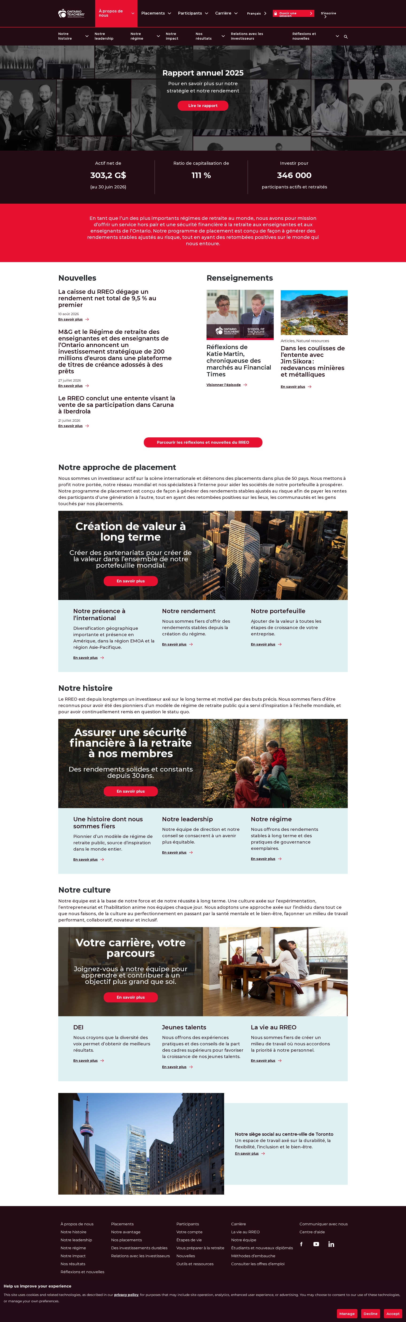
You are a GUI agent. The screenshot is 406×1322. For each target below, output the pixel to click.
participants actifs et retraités (294, 187)
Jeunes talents (184, 1027)
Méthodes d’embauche (253, 1256)
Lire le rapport (203, 105)
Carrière (223, 13)
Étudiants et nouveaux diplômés (262, 1248)
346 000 (294, 175)
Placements (153, 13)
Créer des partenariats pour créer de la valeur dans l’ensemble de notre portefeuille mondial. (131, 559)
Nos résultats (204, 36)
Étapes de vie (189, 1240)
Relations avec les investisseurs (247, 36)
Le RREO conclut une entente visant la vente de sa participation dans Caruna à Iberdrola (116, 405)
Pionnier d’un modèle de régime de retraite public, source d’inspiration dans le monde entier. (113, 843)
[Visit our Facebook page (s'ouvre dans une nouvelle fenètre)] (300, 1244)
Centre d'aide (312, 1232)
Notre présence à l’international (99, 615)
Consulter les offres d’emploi (258, 1264)
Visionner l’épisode (224, 385)
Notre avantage (126, 1232)
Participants (190, 13)
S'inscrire (328, 13)
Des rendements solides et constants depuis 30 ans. (131, 772)
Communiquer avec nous (324, 1224)
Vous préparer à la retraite (200, 1248)
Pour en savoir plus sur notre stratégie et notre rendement (203, 87)
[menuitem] (73, 36)
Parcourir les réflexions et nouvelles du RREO (203, 442)
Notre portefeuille (278, 611)
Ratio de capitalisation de (201, 163)
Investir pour (294, 163)
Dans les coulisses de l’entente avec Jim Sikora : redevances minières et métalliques (313, 361)
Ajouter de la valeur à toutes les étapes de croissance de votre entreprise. (286, 628)
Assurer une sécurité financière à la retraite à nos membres (131, 743)
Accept (393, 1313)
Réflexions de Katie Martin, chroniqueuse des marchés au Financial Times (239, 361)
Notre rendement (188, 611)
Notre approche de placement (117, 467)
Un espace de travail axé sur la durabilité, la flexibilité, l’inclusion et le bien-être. (283, 1144)
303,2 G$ (108, 175)
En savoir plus (131, 581)
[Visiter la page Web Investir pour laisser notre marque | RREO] (71, 13)
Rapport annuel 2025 (203, 72)
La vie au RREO (274, 1027)
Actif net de (108, 163)
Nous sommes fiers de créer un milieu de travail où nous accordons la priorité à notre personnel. (290, 1044)
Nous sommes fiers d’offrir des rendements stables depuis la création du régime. (196, 628)
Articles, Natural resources (305, 341)
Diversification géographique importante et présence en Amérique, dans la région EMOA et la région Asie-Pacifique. (114, 638)
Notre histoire (65, 36)
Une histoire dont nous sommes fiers (108, 823)
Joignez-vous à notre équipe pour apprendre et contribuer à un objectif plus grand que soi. (130, 975)
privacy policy (126, 1295)
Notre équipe (243, 1240)
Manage (347, 1313)
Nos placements (126, 1240)
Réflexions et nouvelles (304, 36)
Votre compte (189, 1232)
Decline (371, 1313)
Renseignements (240, 278)
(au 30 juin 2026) (108, 187)
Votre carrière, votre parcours (131, 947)
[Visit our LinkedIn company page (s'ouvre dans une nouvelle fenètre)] (330, 1245)
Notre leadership (104, 36)
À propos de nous (111, 13)
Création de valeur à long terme (130, 531)
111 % (201, 175)
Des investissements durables (139, 1248)
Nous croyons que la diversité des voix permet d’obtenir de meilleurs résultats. (111, 1044)
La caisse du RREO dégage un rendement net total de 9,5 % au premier (107, 298)
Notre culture (84, 890)
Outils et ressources (195, 1264)
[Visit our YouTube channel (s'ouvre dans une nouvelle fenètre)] (315, 1244)
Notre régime (137, 36)
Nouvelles (77, 278)
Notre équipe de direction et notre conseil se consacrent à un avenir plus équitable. (201, 836)
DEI (78, 1027)
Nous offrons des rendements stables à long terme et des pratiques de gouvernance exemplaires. (284, 839)
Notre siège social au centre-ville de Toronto (284, 1134)
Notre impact (172, 36)
